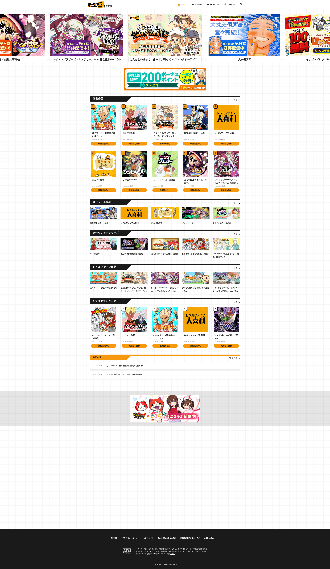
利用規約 (114, 538)
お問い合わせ (209, 538)
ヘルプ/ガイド (148, 538)
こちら (172, 554)
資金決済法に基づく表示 (166, 538)
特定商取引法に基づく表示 (190, 538)
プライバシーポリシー (130, 538)
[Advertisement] (144, 480)
